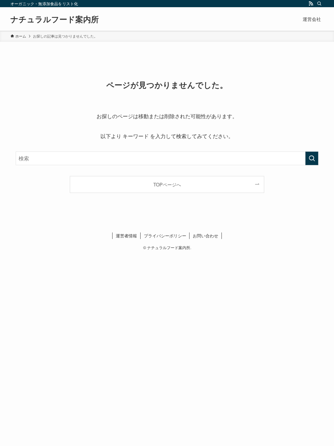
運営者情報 (126, 235)
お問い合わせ (205, 235)
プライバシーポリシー (165, 235)
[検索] (319, 3)
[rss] (311, 3)
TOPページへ (167, 184)
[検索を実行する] (311, 158)
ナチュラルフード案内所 (54, 19)
